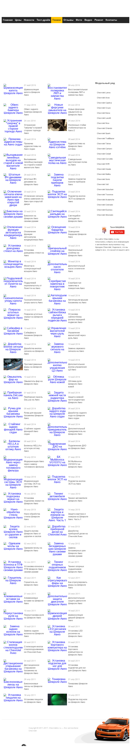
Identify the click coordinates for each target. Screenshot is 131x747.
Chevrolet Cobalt (104, 154)
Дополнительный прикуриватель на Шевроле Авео (77, 431)
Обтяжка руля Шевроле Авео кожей (75, 384)
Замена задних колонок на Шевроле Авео (34, 633)
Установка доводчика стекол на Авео (34, 253)
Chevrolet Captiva (104, 103)
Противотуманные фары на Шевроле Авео (33, 367)
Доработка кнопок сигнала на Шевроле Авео (34, 351)
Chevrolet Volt (103, 184)
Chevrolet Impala (104, 169)
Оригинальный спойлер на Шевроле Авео (75, 253)
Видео (88, 20)
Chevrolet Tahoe (104, 144)
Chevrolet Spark (103, 133)
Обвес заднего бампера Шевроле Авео (33, 112)
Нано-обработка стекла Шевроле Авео (32, 516)
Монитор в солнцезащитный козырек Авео (32, 268)
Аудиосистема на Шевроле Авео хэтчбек (76, 146)
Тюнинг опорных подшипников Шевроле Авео (76, 569)
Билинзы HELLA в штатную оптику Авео (32, 448)
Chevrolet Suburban (105, 189)
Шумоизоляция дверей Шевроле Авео (76, 617)
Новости (29, 20)
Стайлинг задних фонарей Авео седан (32, 431)
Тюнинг (56, 20)
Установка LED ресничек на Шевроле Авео (75, 633)
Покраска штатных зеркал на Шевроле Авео (33, 317)
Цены (18, 20)
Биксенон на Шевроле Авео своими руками (31, 218)
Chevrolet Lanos (104, 93)
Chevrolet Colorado (105, 205)
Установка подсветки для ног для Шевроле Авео (77, 668)
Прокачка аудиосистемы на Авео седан (32, 146)
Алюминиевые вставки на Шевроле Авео (34, 600)
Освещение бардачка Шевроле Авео (77, 234)
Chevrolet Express (104, 210)
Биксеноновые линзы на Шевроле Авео (33, 686)
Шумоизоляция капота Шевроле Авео (32, 92)
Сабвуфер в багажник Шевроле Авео (33, 335)
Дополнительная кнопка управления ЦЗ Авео (77, 367)
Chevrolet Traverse (105, 195)
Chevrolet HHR (103, 164)
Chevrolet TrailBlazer (105, 138)
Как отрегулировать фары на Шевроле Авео (77, 585)
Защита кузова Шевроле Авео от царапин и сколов (32, 533)
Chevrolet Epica (103, 113)
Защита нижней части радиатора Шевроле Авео (76, 399)
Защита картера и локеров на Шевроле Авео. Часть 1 (78, 516)
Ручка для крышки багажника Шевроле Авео (33, 415)
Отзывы (68, 20)
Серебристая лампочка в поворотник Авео (76, 285)
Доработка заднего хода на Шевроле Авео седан (77, 415)
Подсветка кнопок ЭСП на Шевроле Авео (76, 199)
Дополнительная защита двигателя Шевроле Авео (77, 600)
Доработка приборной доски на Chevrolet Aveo (78, 533)
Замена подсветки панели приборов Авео (77, 182)
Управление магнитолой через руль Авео (77, 335)
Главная (8, 20)
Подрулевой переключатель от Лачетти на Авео (33, 285)
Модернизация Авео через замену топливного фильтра (34, 464)
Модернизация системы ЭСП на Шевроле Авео (32, 484)
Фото (79, 20)
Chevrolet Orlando (104, 128)
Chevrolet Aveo (103, 98)
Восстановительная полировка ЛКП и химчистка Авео (78, 92)
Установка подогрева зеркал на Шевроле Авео (34, 501)
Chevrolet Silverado (105, 215)
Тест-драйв (43, 20)
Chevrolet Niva (103, 123)
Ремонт (99, 20)
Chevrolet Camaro (104, 149)
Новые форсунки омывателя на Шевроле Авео (76, 112)
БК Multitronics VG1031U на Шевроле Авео (75, 464)
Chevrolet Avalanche (105, 200)
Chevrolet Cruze (104, 108)
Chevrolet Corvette (105, 159)
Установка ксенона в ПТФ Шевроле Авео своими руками (34, 569)
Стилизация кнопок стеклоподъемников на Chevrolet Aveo (33, 649)
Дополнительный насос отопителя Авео (76, 268)
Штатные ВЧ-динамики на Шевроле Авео (31, 182)
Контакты (111, 20)
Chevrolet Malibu (104, 174)
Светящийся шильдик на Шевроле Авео (75, 218)
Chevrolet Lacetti (104, 118)
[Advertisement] (65, 54)
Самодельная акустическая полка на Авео (77, 162)
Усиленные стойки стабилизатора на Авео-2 (77, 127)
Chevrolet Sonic (103, 179)
